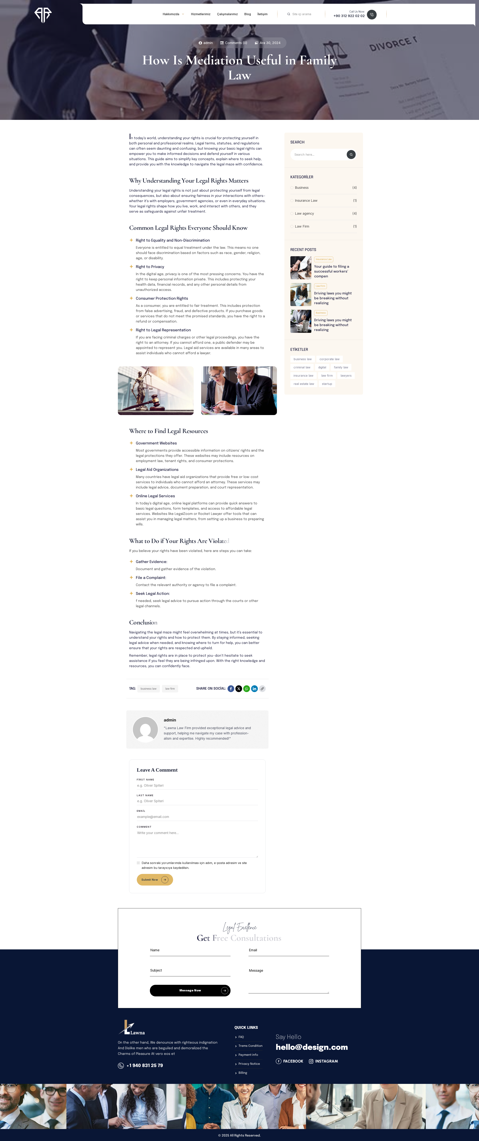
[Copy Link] (262, 688)
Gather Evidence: (151, 562)
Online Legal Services (155, 496)
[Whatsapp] (246, 688)
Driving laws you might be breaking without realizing (333, 298)
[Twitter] (238, 688)
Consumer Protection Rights (162, 299)
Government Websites (156, 443)
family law (341, 367)
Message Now (190, 990)
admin (208, 43)
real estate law (304, 384)
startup (327, 384)
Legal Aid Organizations (157, 470)
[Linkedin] (254, 688)
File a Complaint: (151, 578)
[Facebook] (231, 688)
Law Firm (320, 286)
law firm (170, 688)
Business (321, 313)
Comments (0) (236, 43)
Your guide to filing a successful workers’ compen (331, 271)
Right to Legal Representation (163, 330)
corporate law (330, 359)
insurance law (303, 375)
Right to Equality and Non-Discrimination (173, 241)
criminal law (302, 367)
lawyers (346, 375)
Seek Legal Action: (153, 594)
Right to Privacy (150, 267)
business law (148, 688)
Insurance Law (324, 259)
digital (322, 367)
